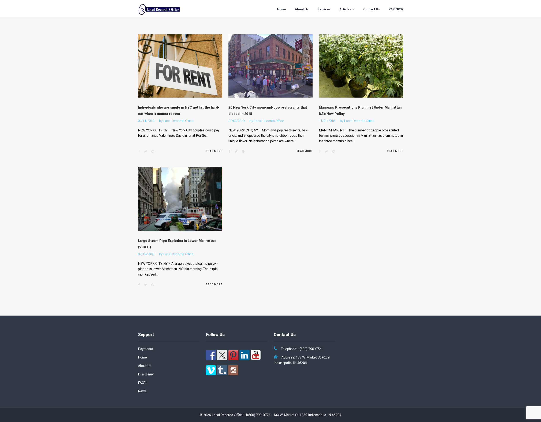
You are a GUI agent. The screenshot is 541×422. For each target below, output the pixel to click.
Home (281, 9)
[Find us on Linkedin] (244, 355)
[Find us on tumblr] (222, 370)
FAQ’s (142, 383)
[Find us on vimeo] (211, 370)
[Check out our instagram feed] (233, 370)
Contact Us (371, 9)
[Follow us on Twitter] (222, 355)
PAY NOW (396, 9)
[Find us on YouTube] (256, 355)
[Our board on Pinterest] (233, 355)
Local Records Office (178, 121)
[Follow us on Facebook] (211, 355)
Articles (345, 9)
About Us (302, 9)
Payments (145, 349)
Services (324, 9)
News (142, 391)
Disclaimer (146, 374)
